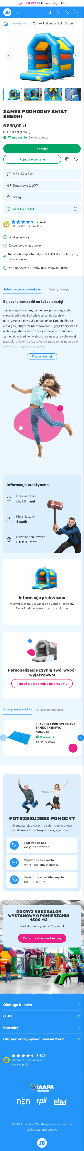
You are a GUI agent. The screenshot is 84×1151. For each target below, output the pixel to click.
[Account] (58, 12)
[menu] (17, 12)
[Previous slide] (3, 737)
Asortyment (20, 23)
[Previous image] (8, 56)
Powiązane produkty (17, 709)
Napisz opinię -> (21, 1064)
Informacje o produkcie (22, 289)
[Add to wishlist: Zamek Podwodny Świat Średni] (76, 159)
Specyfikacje (59, 289)
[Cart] (76, 12)
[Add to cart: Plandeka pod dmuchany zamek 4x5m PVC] (73, 748)
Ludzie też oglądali (50, 710)
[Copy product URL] (67, 159)
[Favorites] (67, 12)
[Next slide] (80, 737)
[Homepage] (7, 12)
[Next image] (76, 56)
